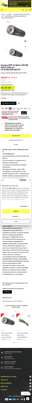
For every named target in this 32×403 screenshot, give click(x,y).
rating (16, 144)
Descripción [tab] (16, 135)
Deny (16, 221)
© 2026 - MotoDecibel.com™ (16, 396)
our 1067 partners (11, 188)
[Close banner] (29, 180)
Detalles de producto (16, 140)
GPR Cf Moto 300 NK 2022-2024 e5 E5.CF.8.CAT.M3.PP (7, 335)
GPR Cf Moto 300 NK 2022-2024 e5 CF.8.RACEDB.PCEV (22, 335)
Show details (23, 206)
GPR (3, 330)
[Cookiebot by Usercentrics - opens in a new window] (19, 180)
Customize (15, 216)
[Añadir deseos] (19, 103)
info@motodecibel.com (19, 1)
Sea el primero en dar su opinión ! (13, 301)
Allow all (16, 211)
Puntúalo (7, 292)
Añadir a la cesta (8, 103)
